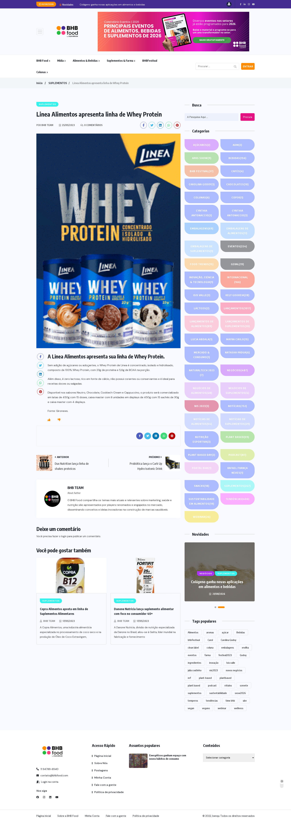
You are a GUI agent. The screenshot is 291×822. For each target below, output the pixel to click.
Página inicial (102, 756)
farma (207, 655)
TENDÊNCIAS (237, 498)
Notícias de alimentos (201, 421)
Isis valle (230, 662)
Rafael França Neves (237, 470)
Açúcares (201, 144)
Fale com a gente (105, 785)
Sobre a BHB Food (67, 816)
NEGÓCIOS (237, 370)
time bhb (230, 700)
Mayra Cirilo (237, 339)
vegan (191, 708)
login (64, 536)
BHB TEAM (49, 621)
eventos (192, 655)
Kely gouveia (237, 295)
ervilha (245, 647)
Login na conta (49, 782)
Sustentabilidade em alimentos (202, 501)
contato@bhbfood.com (54, 775)
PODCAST (237, 454)
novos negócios (234, 670)
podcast (212, 685)
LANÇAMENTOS (237, 308)
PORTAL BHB (202, 467)
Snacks (201, 485)
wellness (238, 708)
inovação (213, 662)
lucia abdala (202, 339)
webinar (222, 708)
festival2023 (225, 655)
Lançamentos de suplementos (237, 324)
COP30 (237, 197)
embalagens (227, 647)
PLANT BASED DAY (201, 454)
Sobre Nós (100, 763)
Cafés (237, 171)
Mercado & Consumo (201, 355)
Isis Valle (201, 295)
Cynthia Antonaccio (201, 213)
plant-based (205, 677)
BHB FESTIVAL (202, 171)
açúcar (225, 632)
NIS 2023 (201, 405)
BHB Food (42, 60)
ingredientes (194, 662)
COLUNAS (202, 197)
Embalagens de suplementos (201, 248)
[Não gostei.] (59, 420)
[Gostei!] (49, 420)
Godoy (243, 655)
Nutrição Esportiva (202, 439)
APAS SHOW (201, 158)
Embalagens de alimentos (238, 231)
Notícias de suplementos (237, 421)
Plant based (237, 436)
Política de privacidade (109, 792)
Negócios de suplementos (237, 390)
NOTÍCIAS (237, 405)
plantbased (225, 677)
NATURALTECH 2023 (202, 372)
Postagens (101, 770)
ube (245, 700)
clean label (193, 647)
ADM (237, 144)
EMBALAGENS (201, 228)
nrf (189, 677)
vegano (206, 708)
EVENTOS (237, 246)
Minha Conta (102, 777)
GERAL (237, 264)
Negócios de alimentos (201, 390)
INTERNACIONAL (237, 279)
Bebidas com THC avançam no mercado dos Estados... (110, 4)
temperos (193, 700)
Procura (247, 117)
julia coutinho (194, 670)
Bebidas (237, 158)
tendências (212, 700)
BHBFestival (149, 60)
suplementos (194, 692)
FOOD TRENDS (202, 264)
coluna (210, 647)
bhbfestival (194, 639)
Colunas (41, 72)
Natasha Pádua (237, 352)
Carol (210, 639)
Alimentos (193, 632)
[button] (218, 607)
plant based (194, 685)
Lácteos (201, 308)
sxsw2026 (240, 692)
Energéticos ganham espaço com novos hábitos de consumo (217, 584)
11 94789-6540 (49, 769)
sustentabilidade (218, 692)
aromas (210, 632)
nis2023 (213, 670)
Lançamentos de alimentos (202, 324)
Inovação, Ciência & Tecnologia (201, 279)
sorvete (244, 685)
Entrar (248, 66)
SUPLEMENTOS (57, 83)
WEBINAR (202, 516)
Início (39, 83)
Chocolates (237, 184)
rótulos (228, 685)
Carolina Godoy (202, 184)
